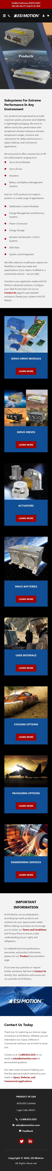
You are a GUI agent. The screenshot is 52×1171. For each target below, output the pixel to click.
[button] (4, 15)
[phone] (9, 15)
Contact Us (10, 292)
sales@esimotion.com (25, 1058)
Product (24, 956)
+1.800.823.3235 (27, 1054)
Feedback (28, 1130)
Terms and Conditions (34, 929)
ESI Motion (37, 1157)
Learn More (26, 371)
